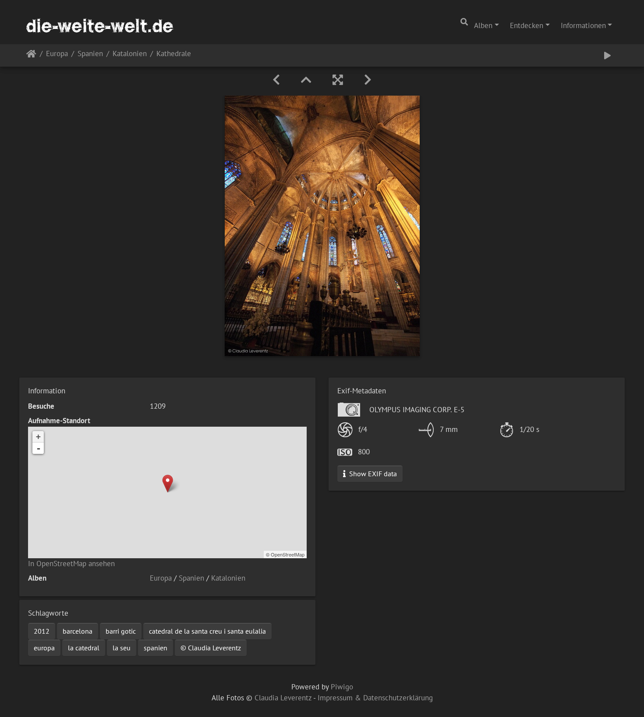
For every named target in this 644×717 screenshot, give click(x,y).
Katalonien (130, 54)
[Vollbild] (338, 80)
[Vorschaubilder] (306, 80)
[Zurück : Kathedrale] (276, 80)
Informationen (583, 25)
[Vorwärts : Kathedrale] (368, 80)
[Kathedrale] (167, 483)
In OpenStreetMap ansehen (71, 563)
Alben (483, 25)
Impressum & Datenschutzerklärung (375, 698)
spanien (155, 647)
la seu (122, 647)
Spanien (90, 54)
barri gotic (121, 631)
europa (44, 647)
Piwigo (342, 687)
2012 (42, 631)
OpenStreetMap (287, 554)
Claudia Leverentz (283, 698)
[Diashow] (607, 55)
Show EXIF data (372, 473)
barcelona (77, 631)
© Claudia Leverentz (210, 647)
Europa (57, 54)
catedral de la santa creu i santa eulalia (207, 631)
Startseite (31, 55)
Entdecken (526, 25)
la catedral (83, 647)
